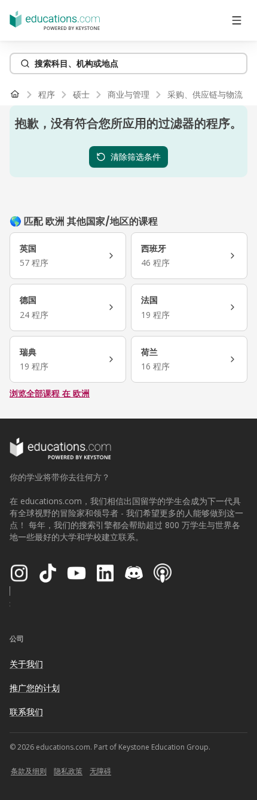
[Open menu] (236, 20)
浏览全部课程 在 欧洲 (50, 393)
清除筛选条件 (136, 156)
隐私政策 (68, 771)
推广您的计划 (35, 687)
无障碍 (100, 771)
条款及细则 (29, 771)
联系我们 (26, 711)
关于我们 (26, 663)
